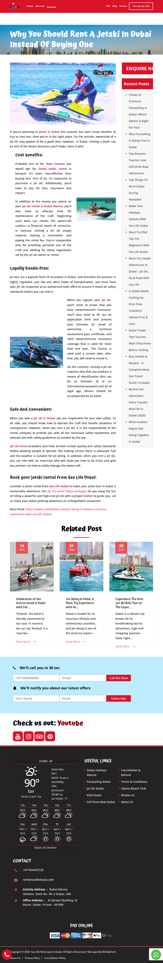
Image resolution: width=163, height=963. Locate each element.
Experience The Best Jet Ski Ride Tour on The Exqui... (129, 603)
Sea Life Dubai (58, 486)
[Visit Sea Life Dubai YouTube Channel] (17, 736)
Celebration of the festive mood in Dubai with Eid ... (30, 603)
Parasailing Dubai (99, 782)
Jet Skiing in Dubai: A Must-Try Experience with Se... (80, 603)
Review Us (128, 795)
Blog (115, 6)
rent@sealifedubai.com (38, 879)
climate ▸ (46, 847)
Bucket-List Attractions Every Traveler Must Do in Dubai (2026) (138, 402)
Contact (123, 6)
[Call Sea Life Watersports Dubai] (7, 955)
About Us (40, 6)
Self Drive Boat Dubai (101, 802)
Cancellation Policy (54, 958)
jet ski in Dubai (44, 418)
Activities (51, 7)
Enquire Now (139, 68)
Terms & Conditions (134, 782)
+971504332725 (33, 870)
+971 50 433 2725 (141, 6)
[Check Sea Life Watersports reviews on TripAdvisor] (39, 736)
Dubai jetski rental (53, 169)
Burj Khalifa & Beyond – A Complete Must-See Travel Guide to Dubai (139, 370)
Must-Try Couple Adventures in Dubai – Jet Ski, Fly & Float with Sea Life (140, 271)
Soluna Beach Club (133, 788)
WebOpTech (109, 951)
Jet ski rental (19, 446)
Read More (23, 642)
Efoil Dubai (94, 795)
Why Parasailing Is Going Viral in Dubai (139, 140)
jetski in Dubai (49, 132)
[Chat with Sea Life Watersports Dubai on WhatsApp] (156, 955)
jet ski (106, 300)
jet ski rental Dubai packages (67, 491)
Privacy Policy (32, 958)
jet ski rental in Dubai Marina (42, 206)
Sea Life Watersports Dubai (46, 951)
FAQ (108, 6)
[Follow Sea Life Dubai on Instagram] (28, 736)
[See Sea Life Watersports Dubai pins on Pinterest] (50, 736)
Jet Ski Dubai (95, 788)
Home (30, 6)
